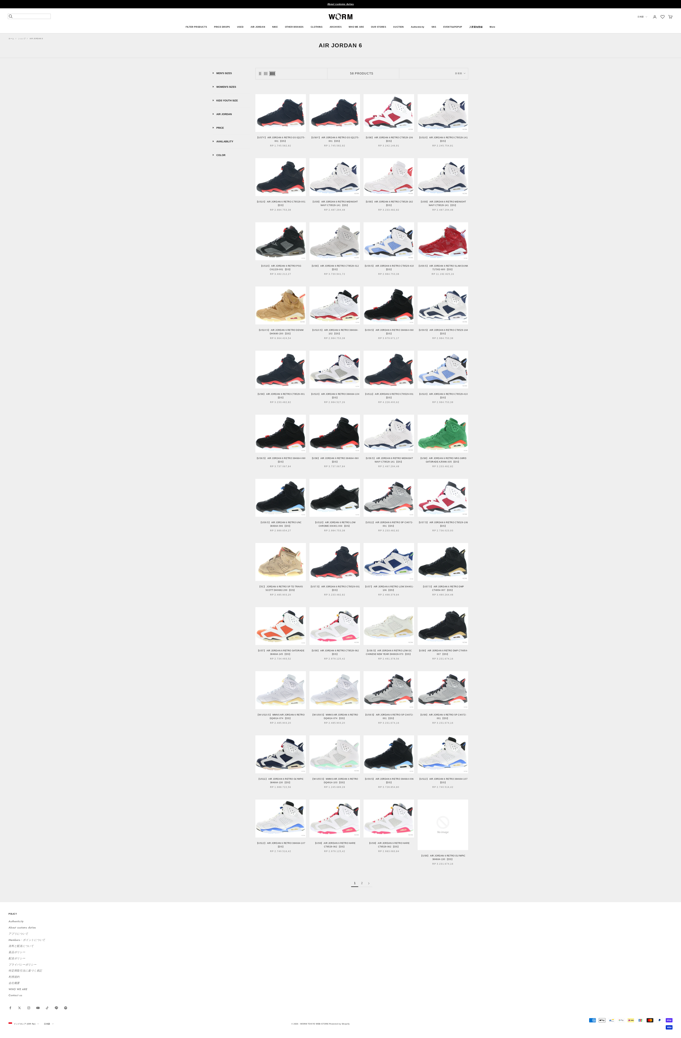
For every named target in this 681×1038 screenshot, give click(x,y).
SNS (433, 27)
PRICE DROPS (222, 27)
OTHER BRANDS (294, 27)
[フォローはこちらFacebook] (10, 1008)
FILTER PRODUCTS (196, 27)
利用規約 (14, 977)
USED (240, 27)
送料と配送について (21, 946)
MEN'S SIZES (224, 73)
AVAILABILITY (224, 141)
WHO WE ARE (356, 27)
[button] (662, 17)
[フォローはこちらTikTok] (47, 1008)
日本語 (641, 17)
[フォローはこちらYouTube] (38, 1008)
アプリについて (18, 934)
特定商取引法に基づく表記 (25, 971)
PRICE (220, 127)
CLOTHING (317, 27)
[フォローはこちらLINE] (56, 1008)
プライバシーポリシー (23, 965)
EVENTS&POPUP (452, 27)
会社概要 (14, 983)
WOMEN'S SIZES (226, 86)
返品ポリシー (17, 952)
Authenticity (417, 27)
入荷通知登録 (476, 27)
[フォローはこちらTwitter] (19, 1008)
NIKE (275, 27)
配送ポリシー (17, 958)
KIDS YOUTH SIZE (227, 100)
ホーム (11, 39)
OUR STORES (378, 27)
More (492, 27)
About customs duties (340, 4)
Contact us (15, 995)
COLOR (220, 155)
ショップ (22, 39)
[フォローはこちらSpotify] (65, 1008)
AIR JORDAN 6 (36, 39)
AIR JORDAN (258, 27)
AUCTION (398, 27)
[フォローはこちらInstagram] (29, 1008)
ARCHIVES (336, 27)
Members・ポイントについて (27, 940)
